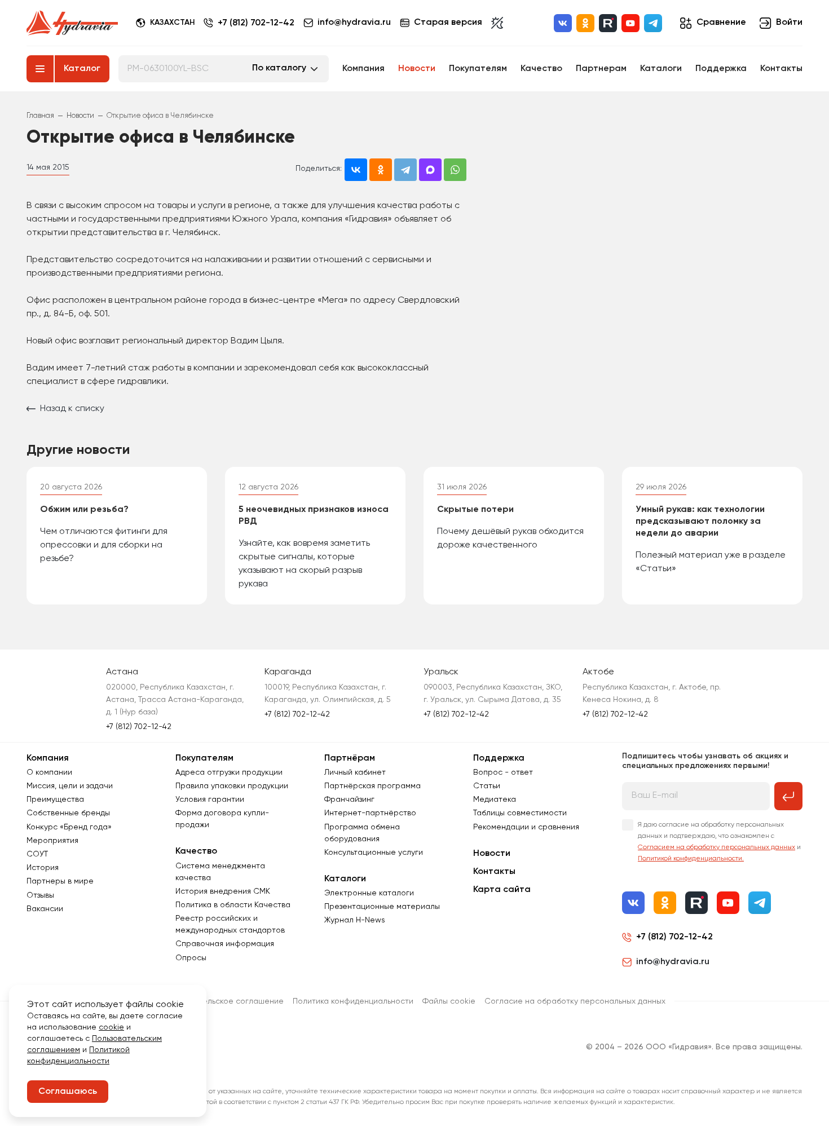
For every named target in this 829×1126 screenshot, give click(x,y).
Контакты (781, 68)
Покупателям (478, 68)
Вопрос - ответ (503, 772)
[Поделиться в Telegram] (405, 169)
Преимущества (55, 799)
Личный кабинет (355, 772)
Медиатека (494, 799)
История (43, 868)
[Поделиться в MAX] (430, 169)
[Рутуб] (608, 23)
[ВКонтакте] (563, 23)
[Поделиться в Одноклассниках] (380, 169)
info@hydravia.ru (672, 961)
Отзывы (40, 895)
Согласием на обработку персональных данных (716, 847)
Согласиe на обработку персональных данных (574, 1001)
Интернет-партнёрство (370, 813)
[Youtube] (630, 23)
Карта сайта (502, 889)
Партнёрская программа (372, 786)
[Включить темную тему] (497, 23)
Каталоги (661, 68)
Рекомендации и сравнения (526, 827)
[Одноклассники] (585, 23)
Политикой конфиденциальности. (691, 858)
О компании (49, 772)
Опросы (190, 958)
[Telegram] (653, 23)
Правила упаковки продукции (231, 786)
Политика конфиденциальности (353, 1001)
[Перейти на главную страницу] (72, 23)
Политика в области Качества (232, 905)
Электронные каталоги (369, 893)
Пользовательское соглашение (224, 1001)
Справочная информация (224, 944)
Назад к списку (72, 408)
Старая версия (448, 22)
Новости (416, 68)
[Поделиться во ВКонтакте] (356, 169)
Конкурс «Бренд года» (69, 827)
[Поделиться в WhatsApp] (455, 169)
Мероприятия (52, 841)
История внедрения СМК (222, 891)
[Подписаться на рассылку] (788, 796)
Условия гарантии (209, 799)
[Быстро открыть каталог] (40, 68)
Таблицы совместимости (520, 813)
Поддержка (721, 68)
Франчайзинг (349, 799)
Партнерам (601, 68)
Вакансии (45, 909)
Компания (363, 68)
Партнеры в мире (60, 881)
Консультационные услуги (373, 852)
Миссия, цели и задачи (70, 786)
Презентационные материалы (382, 907)
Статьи (486, 786)
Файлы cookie (448, 1001)
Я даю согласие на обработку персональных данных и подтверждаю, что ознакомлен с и (719, 842)
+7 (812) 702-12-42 (256, 23)
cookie (111, 1027)
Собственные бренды (68, 813)
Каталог (82, 68)
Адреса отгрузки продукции (229, 772)
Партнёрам (349, 758)
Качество (541, 68)
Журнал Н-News (354, 920)
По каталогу (279, 68)
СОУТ (37, 854)
